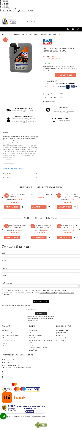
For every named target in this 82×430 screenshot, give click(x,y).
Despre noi (5, 330)
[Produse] (3, 29)
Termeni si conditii (7, 333)
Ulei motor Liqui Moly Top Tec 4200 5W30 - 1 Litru (67, 226)
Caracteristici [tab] (7, 173)
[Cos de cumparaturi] (78, 29)
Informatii (6, 326)
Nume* (4, 260)
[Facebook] (2, 372)
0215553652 (9, 359)
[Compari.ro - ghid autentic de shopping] (41, 425)
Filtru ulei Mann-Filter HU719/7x (41, 195)
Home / (4, 34)
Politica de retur (34, 338)
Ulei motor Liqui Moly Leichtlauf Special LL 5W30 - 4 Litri (41, 226)
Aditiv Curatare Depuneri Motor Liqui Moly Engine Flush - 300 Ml (67, 196)
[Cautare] (78, 21)
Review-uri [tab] (7, 177)
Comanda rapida (49, 101)
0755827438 (9, 362)
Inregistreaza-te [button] (41, 302)
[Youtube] (2, 374)
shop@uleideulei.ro (11, 365)
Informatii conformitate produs (13, 169)
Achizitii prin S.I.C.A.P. (8, 340)
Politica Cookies (7, 338)
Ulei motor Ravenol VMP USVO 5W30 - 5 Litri (15, 196)
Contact (4, 343)
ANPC (31, 345)
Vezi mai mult (8, 165)
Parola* (4, 275)
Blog (3, 345)
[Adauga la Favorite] (22, 207)
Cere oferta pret (34, 350)
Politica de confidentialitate (10, 335)
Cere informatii (67, 94)
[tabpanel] (20, 56)
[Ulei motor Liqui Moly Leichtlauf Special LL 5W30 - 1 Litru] (20, 56)
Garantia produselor (35, 335)
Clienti (32, 326)
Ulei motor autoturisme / (16, 34)
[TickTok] (2, 377)
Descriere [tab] (6, 132)
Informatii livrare (34, 333)
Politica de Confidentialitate (58, 290)
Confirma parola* (7, 283)
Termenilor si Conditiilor (66, 293)
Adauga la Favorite (50, 94)
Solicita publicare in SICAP (53, 98)
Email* (4, 253)
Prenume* (5, 268)
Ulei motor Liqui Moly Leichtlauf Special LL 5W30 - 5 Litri (14, 226)
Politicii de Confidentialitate (48, 293)
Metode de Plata (34, 330)
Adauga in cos (66, 75)
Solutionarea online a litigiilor (38, 348)
